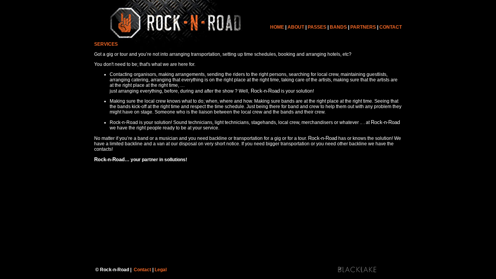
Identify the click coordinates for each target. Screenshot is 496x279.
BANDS (338, 27)
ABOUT (296, 27)
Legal (161, 269)
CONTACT (390, 27)
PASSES (316, 27)
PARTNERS (363, 27)
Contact (142, 269)
